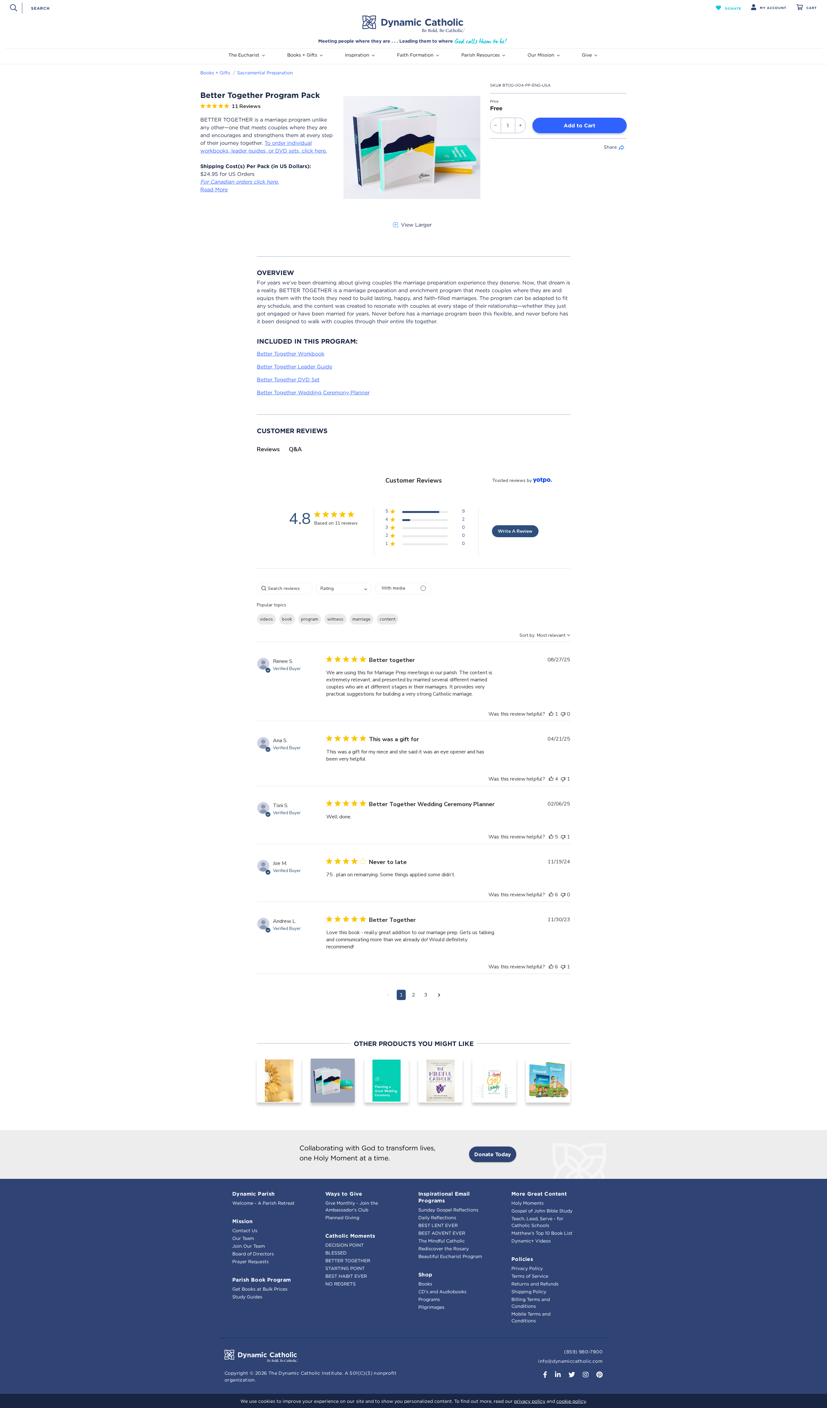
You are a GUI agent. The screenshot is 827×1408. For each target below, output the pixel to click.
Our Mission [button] (541, 55)
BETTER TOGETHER (347, 1261)
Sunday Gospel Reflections (448, 1210)
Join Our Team (248, 1246)
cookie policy (571, 1401)
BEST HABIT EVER (346, 1276)
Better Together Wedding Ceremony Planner (313, 392)
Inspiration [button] (357, 55)
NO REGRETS (340, 1284)
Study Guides (247, 1297)
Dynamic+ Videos (531, 1241)
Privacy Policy (527, 1268)
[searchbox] (285, 588)
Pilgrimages (431, 1307)
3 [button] (425, 994)
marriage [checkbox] (361, 619)
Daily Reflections (437, 1218)
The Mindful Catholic (441, 1241)
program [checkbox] (309, 619)
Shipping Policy (528, 1292)
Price (494, 101)
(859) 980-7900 (583, 1352)
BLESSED (336, 1253)
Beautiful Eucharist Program (450, 1256)
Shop (425, 1274)
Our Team (243, 1238)
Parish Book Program (261, 1279)
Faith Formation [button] (415, 55)
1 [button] (401, 994)
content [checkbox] (387, 619)
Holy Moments (527, 1203)
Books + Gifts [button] (302, 55)
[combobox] (357, 7)
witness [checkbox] (335, 619)
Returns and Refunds (535, 1284)
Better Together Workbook (290, 353)
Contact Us (244, 1230)
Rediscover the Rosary (443, 1249)
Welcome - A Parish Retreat (263, 1203)
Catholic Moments (350, 1235)
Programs (429, 1299)
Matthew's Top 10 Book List (541, 1233)
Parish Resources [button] (480, 55)
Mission (242, 1221)
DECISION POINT (344, 1245)
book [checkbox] (287, 619)
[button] (728, 8)
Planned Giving (342, 1218)
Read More (214, 189)
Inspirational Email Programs (444, 1197)
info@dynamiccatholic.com (570, 1361)
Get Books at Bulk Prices (260, 1289)
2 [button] (413, 994)
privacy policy (529, 1401)
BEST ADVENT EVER (441, 1233)
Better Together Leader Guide (294, 366)
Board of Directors (253, 1254)
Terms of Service (529, 1276)
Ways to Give (343, 1193)
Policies (522, 1259)
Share (610, 147)
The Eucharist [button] (243, 55)
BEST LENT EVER (438, 1225)
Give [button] (587, 55)
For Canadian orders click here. (239, 181)
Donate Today (492, 1154)
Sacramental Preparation (265, 73)
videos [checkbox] (266, 619)
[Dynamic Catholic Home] (413, 24)
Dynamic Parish (253, 1193)
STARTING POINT (345, 1268)
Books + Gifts (215, 73)
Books (425, 1284)
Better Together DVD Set (288, 379)
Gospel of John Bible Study (541, 1211)
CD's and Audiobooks (442, 1292)
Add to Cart (579, 125)
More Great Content (539, 1193)
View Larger (416, 224)
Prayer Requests (250, 1261)
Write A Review (515, 531)
